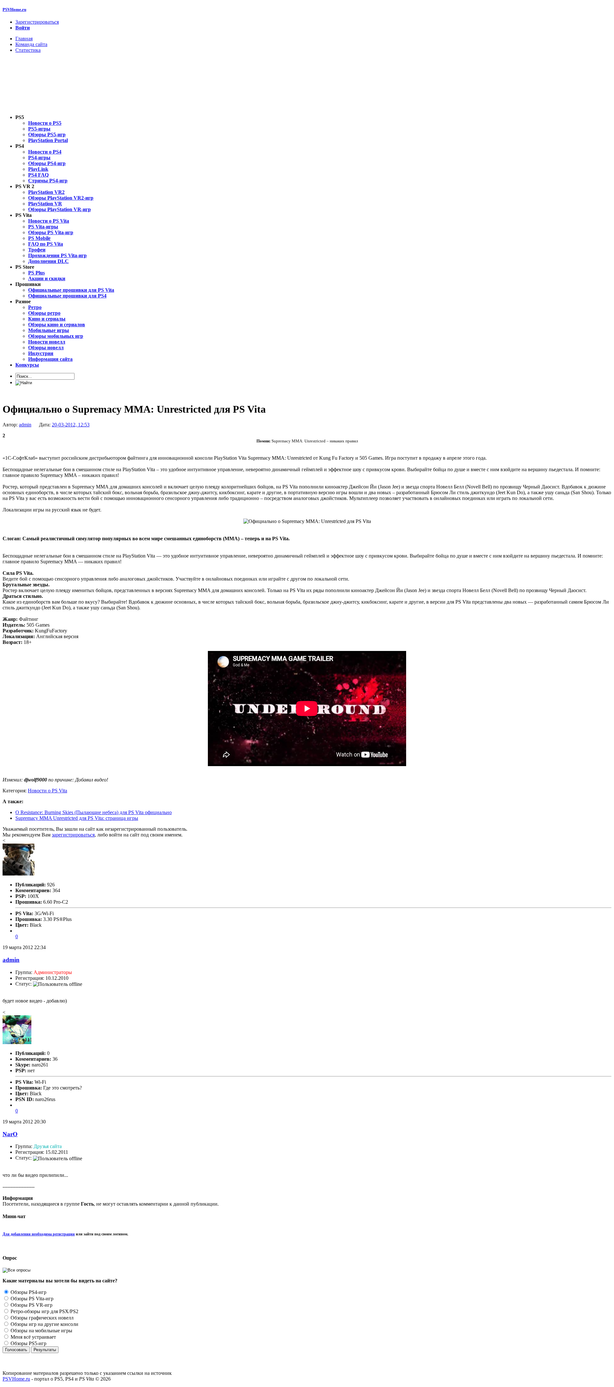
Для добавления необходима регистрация (39, 1234)
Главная (24, 38)
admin (25, 424)
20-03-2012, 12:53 (71, 424)
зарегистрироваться (73, 834)
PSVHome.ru (14, 9)
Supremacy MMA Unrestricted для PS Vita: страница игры (76, 818)
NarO (10, 1134)
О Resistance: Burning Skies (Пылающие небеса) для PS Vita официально (93, 812)
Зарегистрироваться (37, 22)
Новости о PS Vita (47, 790)
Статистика (28, 50)
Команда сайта (31, 44)
